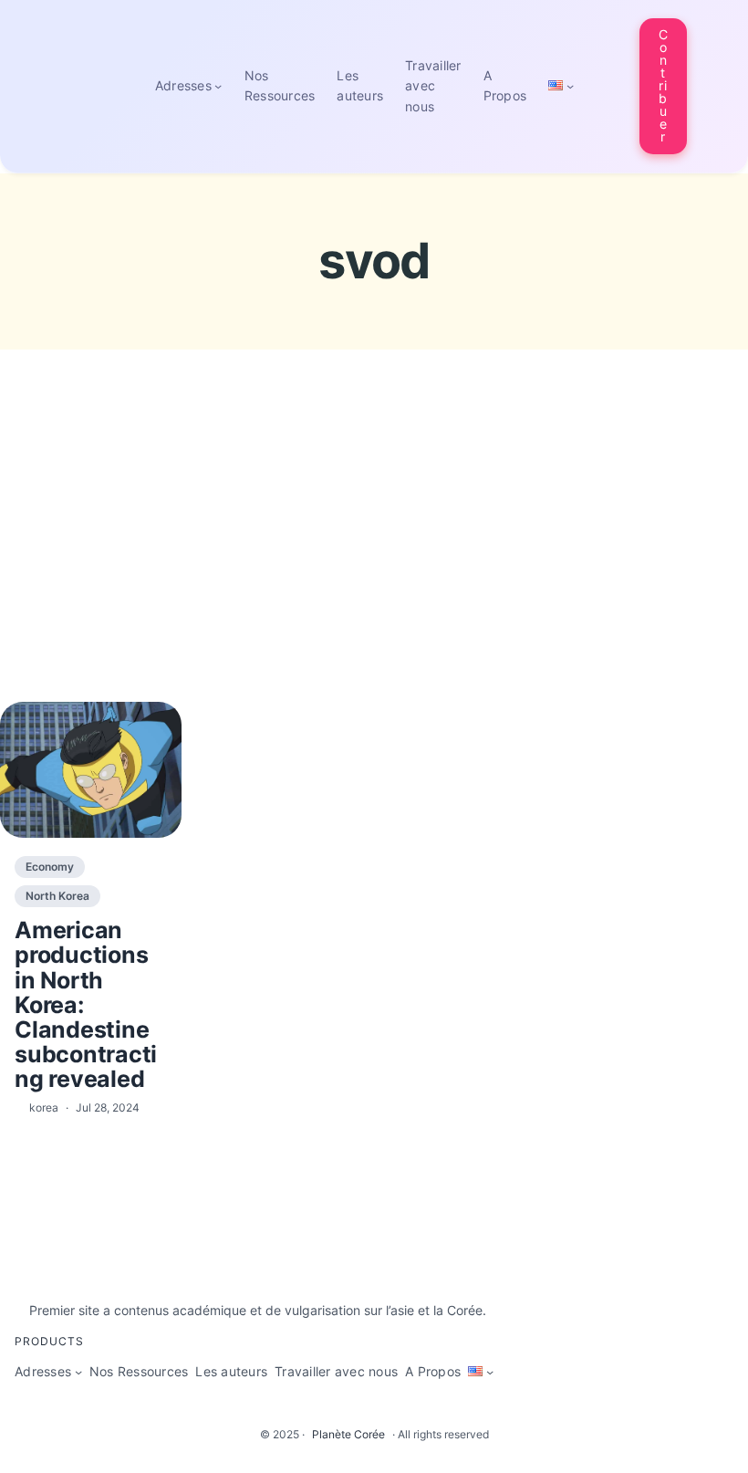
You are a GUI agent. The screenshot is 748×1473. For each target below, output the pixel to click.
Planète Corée (348, 1434)
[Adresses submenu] (218, 85)
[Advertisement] (374, 559)
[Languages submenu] (570, 85)
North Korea (57, 896)
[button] (663, 86)
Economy (50, 866)
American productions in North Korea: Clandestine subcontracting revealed (86, 1004)
